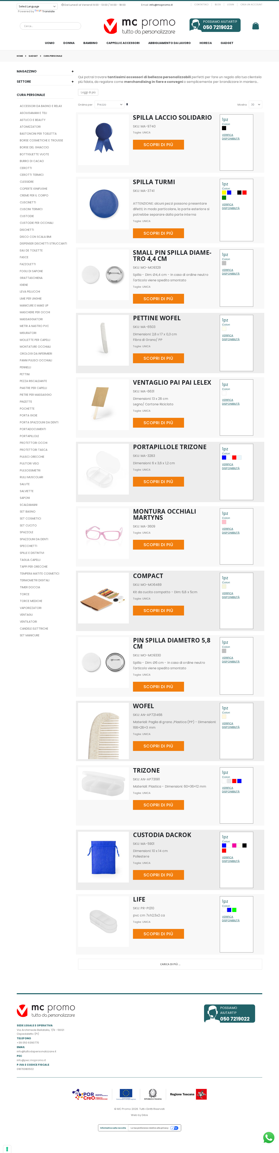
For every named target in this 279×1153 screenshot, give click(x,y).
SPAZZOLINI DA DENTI (34, 539)
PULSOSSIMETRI (30, 470)
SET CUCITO (28, 525)
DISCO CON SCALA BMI (35, 237)
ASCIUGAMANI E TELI (33, 113)
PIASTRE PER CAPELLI (33, 388)
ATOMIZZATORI (30, 127)
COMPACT (148, 575)
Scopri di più (158, 145)
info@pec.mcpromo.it (31, 1060)
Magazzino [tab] (27, 71)
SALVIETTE (26, 491)
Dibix (145, 1115)
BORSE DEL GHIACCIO (34, 147)
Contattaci (201, 4)
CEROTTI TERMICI (32, 175)
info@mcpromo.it (161, 5)
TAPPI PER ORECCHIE (34, 567)
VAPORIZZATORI (30, 608)
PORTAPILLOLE (29, 436)
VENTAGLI (26, 615)
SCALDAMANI (28, 505)
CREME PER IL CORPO (34, 195)
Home (20, 56)
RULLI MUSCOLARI (31, 477)
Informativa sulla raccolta (113, 1128)
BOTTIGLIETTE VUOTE (34, 154)
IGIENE (24, 285)
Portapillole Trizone (169, 447)
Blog (218, 4)
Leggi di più (88, 92)
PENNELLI (25, 367)
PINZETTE (26, 402)
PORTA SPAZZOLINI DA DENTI (39, 422)
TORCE (24, 594)
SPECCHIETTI (28, 546)
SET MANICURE (29, 635)
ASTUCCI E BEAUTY (33, 120)
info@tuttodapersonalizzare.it (36, 1051)
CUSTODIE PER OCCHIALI (36, 223)
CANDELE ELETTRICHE (34, 629)
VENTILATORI (28, 622)
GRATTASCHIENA (31, 278)
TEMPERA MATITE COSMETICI (39, 573)
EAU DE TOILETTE (31, 250)
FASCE (24, 257)
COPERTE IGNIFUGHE (33, 189)
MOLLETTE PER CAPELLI (35, 340)
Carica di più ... (170, 964)
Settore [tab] (24, 81)
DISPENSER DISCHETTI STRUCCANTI (43, 243)
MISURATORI (28, 333)
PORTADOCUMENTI (33, 429)
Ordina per (85, 105)
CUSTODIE (27, 216)
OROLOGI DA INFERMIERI (36, 354)
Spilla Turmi (154, 182)
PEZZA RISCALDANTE (33, 381)
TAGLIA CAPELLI (30, 560)
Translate (48, 11)
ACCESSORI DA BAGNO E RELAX (41, 106)
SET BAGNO (28, 511)
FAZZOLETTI (28, 264)
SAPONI (25, 498)
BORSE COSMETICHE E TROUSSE (41, 140)
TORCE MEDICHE (31, 601)
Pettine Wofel (157, 318)
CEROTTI (26, 168)
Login (230, 4)
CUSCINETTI (28, 202)
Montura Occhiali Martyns (164, 514)
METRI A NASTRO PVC (34, 326)
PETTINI (25, 374)
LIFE (139, 899)
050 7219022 (217, 27)
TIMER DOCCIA (30, 587)
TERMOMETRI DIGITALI (34, 580)
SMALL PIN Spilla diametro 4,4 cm (172, 255)
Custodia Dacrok (162, 835)
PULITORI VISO (29, 463)
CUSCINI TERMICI (31, 209)
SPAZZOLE (26, 532)
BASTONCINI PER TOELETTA (38, 134)
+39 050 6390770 (28, 1043)
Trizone (146, 770)
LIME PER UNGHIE (31, 298)
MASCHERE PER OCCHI (35, 312)
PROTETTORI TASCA (33, 450)
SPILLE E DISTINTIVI (32, 553)
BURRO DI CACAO (32, 161)
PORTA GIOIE (28, 415)
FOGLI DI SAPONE (31, 271)
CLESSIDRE (27, 182)
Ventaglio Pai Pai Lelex (172, 382)
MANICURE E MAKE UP (34, 305)
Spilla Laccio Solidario (172, 117)
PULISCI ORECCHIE (32, 457)
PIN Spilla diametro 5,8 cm (171, 643)
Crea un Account (251, 4)
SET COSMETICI (30, 518)
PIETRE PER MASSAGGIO (36, 395)
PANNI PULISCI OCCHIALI (36, 360)
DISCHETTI (27, 230)
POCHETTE (27, 409)
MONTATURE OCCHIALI (35, 347)
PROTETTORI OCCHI (33, 443)
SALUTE (25, 484)
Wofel (143, 706)
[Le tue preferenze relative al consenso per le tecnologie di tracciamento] (7, 1149)
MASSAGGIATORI (31, 319)
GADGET (33, 56)
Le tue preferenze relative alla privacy (150, 1128)
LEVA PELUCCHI (30, 292)
